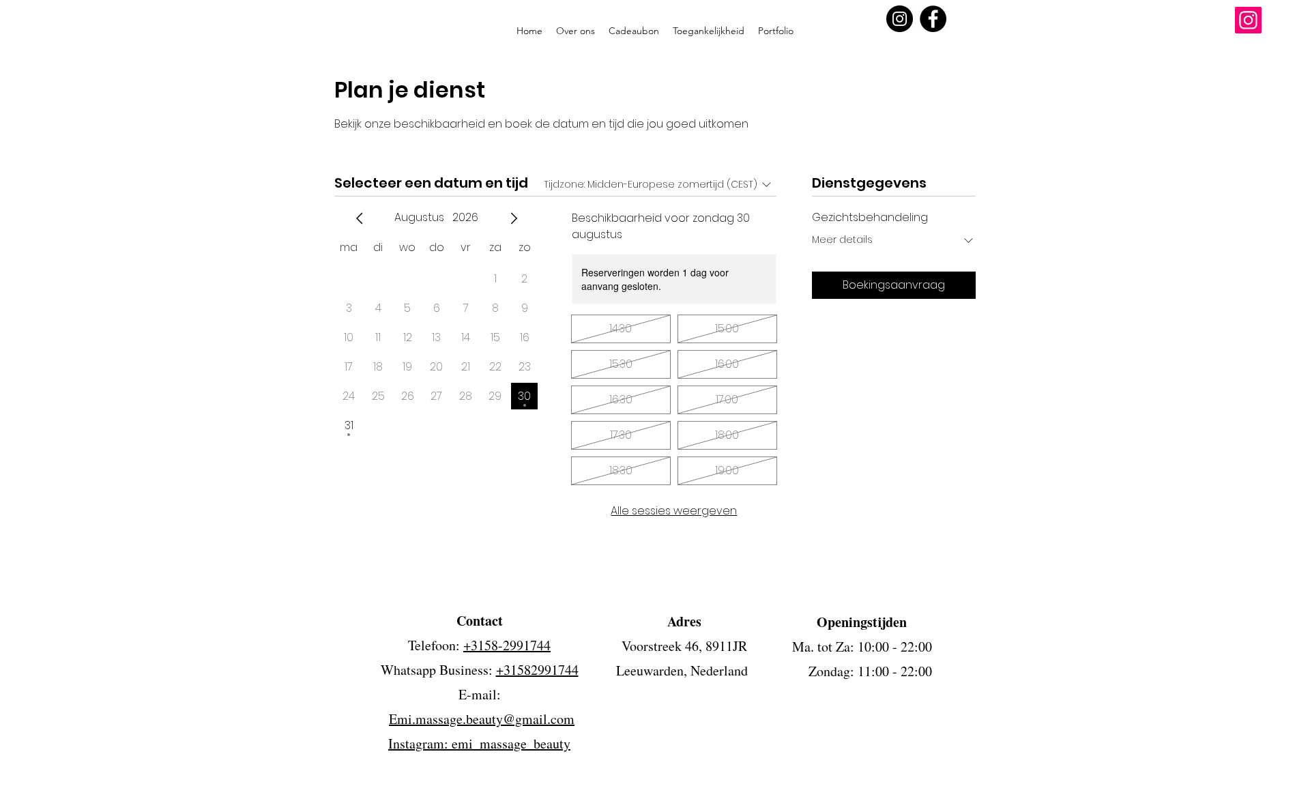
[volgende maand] (514, 218)
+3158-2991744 (507, 645)
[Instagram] (899, 18)
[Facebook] (933, 18)
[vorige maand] (359, 218)
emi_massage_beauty (511, 743)
